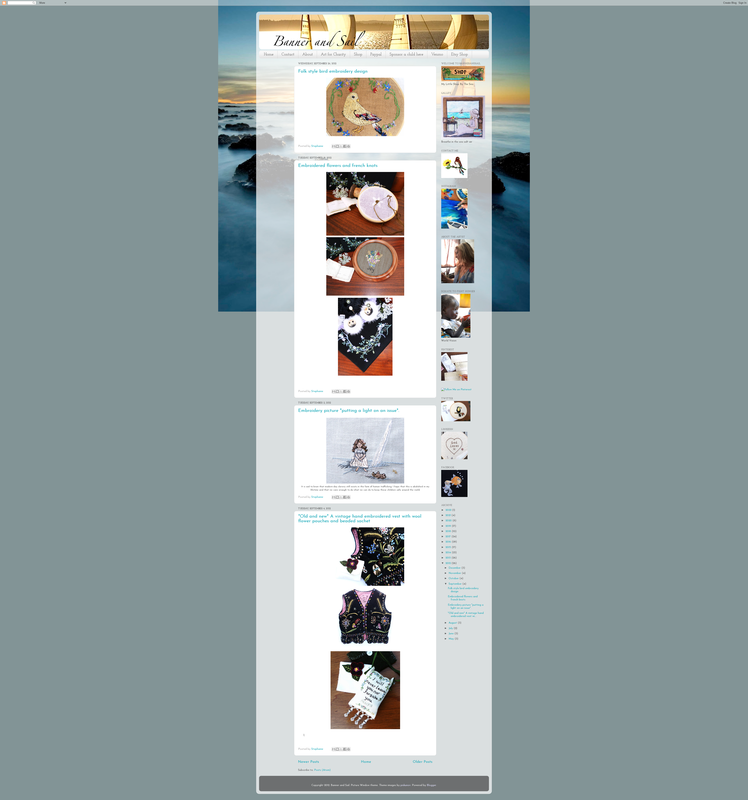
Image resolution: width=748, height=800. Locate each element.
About (307, 54)
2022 (448, 510)
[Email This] (334, 146)
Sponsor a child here (406, 54)
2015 (448, 547)
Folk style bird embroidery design (333, 71)
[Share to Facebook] (345, 146)
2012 (448, 563)
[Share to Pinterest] (348, 146)
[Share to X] (341, 146)
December (455, 568)
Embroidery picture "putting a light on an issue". (348, 410)
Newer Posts (308, 762)
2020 (449, 520)
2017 (448, 536)
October (454, 578)
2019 (448, 526)
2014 (448, 552)
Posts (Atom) (322, 770)
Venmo (437, 54)
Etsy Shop (459, 54)
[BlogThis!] (337, 146)
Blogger (431, 785)
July (451, 628)
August (453, 623)
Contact (287, 54)
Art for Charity (333, 54)
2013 (448, 558)
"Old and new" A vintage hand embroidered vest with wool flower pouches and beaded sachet (359, 518)
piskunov (405, 785)
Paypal (376, 54)
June (451, 633)
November (455, 573)
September (455, 584)
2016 (448, 542)
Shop (358, 54)
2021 (448, 515)
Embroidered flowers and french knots (338, 165)
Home (268, 54)
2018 (448, 531)
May (452, 639)
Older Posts (422, 762)
